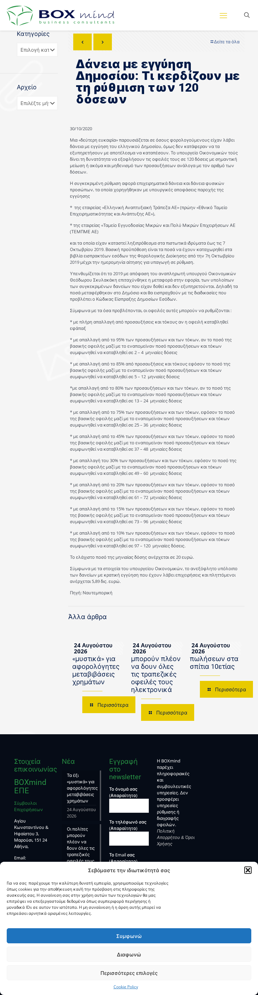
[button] (248, 870)
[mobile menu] (223, 15)
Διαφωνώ (129, 954)
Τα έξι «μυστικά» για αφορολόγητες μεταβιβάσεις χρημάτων (96, 666)
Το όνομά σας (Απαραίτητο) (123, 792)
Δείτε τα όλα (227, 42)
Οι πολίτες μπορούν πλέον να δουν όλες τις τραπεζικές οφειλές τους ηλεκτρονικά (156, 670)
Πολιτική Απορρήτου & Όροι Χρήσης (176, 837)
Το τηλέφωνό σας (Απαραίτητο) (127, 825)
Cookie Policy (126, 987)
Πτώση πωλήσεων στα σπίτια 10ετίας (214, 658)
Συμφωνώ (129, 936)
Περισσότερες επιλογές (129, 972)
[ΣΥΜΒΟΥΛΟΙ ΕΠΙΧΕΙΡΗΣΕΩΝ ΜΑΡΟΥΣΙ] (60, 15)
